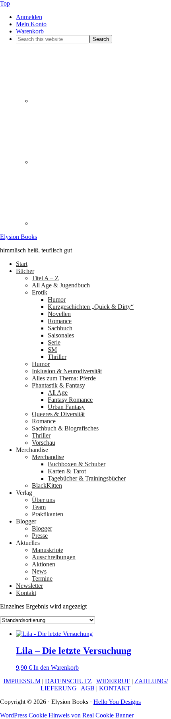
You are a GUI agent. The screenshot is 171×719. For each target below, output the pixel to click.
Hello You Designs (117, 701)
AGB (88, 688)
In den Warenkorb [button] (56, 667)
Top (5, 3)
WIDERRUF (113, 681)
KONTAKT (114, 688)
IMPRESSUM (22, 681)
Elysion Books (18, 236)
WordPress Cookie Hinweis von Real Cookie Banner (67, 715)
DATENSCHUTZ (68, 681)
